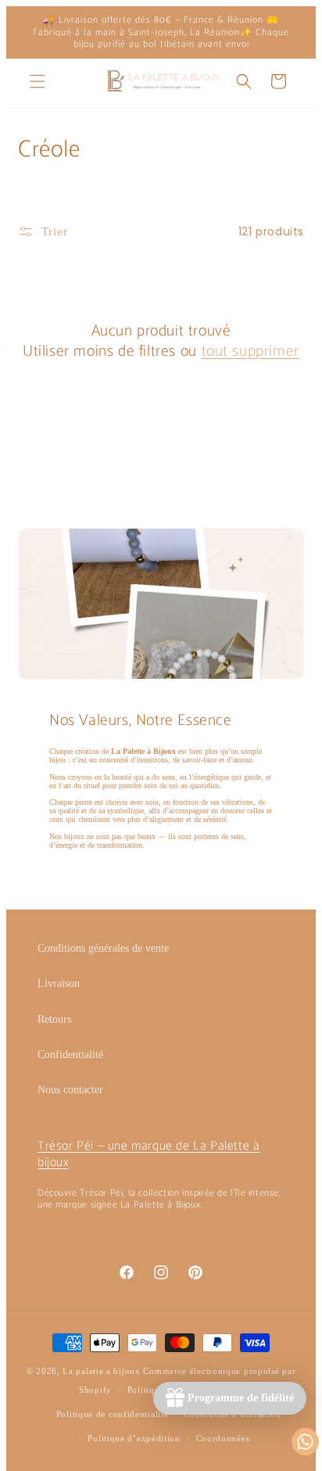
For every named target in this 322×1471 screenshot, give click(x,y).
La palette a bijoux (101, 1371)
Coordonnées (223, 1438)
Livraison (59, 983)
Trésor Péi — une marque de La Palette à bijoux (148, 1154)
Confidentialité (70, 1054)
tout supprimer (250, 352)
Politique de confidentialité (112, 1414)
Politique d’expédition (134, 1438)
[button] (37, 81)
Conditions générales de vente (103, 948)
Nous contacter (70, 1090)
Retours (54, 1019)
